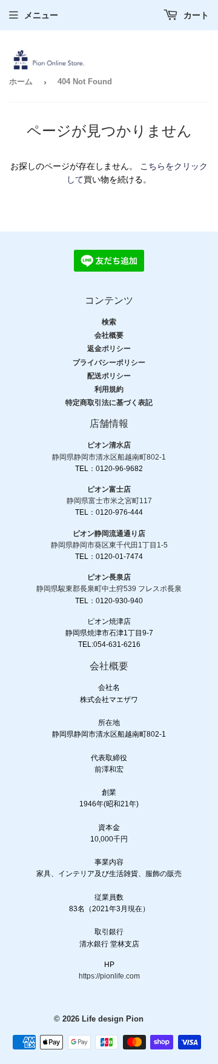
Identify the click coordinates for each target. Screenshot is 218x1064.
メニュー (41, 15)
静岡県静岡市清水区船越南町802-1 (109, 457)
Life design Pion (113, 1018)
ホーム (21, 81)
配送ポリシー (109, 376)
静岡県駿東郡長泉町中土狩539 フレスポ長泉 (109, 588)
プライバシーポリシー (109, 362)
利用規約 (109, 389)
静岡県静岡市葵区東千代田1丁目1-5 (109, 545)
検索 (109, 322)
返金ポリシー (109, 348)
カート (195, 15)
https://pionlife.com (109, 976)
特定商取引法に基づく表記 (109, 402)
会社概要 (109, 335)
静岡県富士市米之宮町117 (109, 501)
